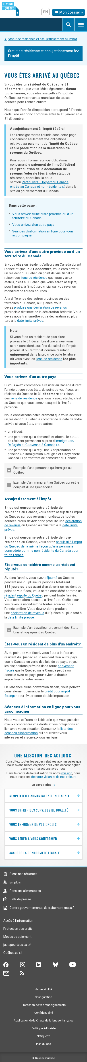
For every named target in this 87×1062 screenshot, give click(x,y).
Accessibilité (43, 989)
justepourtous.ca (15, 946)
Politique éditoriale (44, 1028)
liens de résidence (34, 278)
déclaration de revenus (27, 613)
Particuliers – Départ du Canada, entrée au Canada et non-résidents (39, 184)
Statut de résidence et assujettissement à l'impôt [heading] (42, 53)
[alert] (68, 12)
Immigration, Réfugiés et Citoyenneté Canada (41, 443)
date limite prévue (30, 321)
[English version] (45, 12)
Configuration (43, 997)
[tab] (43, 470)
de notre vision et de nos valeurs (53, 777)
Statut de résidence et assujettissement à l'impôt (42, 39)
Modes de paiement (17, 936)
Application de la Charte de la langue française (43, 1020)
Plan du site (43, 1044)
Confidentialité (43, 1012)
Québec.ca (10, 954)
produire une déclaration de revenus (40, 307)
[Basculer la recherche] (68, 24)
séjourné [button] (51, 578)
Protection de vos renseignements (44, 1005)
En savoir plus (43, 784)
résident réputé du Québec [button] (23, 595)
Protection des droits (18, 928)
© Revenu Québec (43, 1058)
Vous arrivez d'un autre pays (33, 225)
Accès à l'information (18, 920)
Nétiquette (43, 1036)
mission (66, 773)
